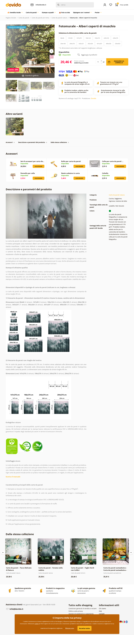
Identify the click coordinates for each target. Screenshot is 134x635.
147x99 (70, 38)
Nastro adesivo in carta (70, 173)
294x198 (63, 44)
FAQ (100, 611)
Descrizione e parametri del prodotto (31, 142)
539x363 (117, 44)
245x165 (106, 38)
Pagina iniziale (11, 18)
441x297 (99, 44)
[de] (120, 622)
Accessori (9, 142)
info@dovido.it (16, 609)
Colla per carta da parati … (112, 161)
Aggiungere (38, 166)
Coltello (105, 173)
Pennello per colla (28, 173)
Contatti (101, 614)
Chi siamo (102, 608)
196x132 (88, 38)
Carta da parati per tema (40, 18)
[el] (126, 622)
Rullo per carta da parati (71, 161)
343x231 (81, 44)
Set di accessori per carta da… (32, 161)
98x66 (62, 38)
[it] (123, 622)
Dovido (93, 98)
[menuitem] (15, 12)
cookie (37, 624)
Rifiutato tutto (69, 628)
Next (51, 51)
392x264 (90, 44)
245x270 (115, 38)
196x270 (97, 38)
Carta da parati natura (59, 18)
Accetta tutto (84, 628)
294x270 (72, 44)
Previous (3, 552)
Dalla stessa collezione (59, 142)
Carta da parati (24, 18)
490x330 (108, 44)
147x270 (79, 38)
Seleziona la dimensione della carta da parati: (78, 33)
